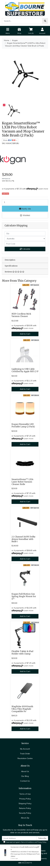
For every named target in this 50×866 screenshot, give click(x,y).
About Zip (25, 818)
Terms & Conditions (27, 842)
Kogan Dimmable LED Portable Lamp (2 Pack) (23, 425)
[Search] (45, 21)
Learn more (43, 189)
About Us (25, 771)
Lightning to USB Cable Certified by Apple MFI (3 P (25, 370)
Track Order (25, 753)
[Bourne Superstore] (25, 9)
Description (10, 260)
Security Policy (25, 813)
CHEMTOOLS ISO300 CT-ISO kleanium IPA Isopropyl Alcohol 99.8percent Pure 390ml (25, 854)
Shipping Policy (25, 803)
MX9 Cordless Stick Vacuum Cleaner (21, 315)
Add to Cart (25, 334)
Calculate (26, 249)
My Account (25, 749)
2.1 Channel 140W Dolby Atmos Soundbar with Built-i (23, 539)
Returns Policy (25, 808)
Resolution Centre (25, 758)
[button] (25, 215)
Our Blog (25, 776)
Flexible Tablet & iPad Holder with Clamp (22, 652)
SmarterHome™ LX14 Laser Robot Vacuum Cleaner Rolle (22, 481)
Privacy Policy (25, 799)
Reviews (8, 272)
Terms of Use (25, 794)
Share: (5, 140)
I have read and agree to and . (26, 842)
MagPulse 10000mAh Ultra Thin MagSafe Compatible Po (22, 709)
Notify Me (26, 208)
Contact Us (25, 781)
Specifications (11, 266)
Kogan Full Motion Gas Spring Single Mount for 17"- (24, 596)
